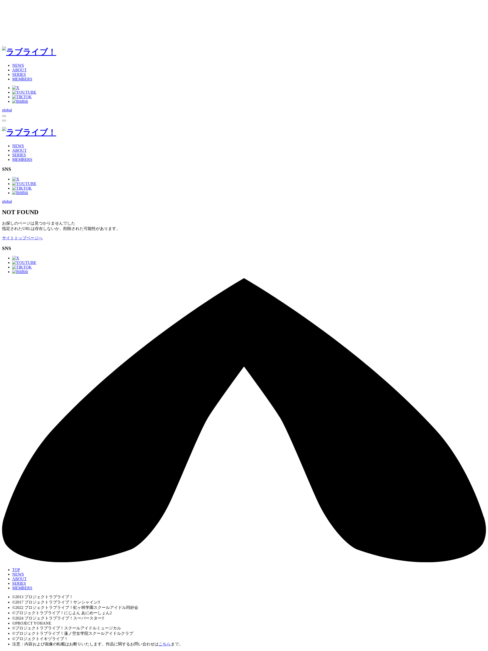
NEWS (18, 65)
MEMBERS (22, 79)
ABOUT (19, 70)
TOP (16, 569)
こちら (165, 644)
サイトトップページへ (22, 238)
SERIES (19, 74)
